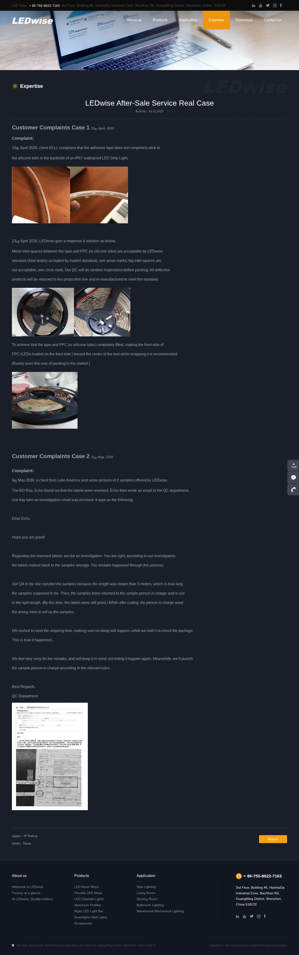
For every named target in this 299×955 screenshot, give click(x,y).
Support (269, 945)
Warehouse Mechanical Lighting (160, 911)
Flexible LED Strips (88, 893)
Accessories (83, 923)
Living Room (146, 893)
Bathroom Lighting (150, 905)
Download (244, 20)
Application (188, 20)
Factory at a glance (26, 893)
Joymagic (281, 945)
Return (273, 839)
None (21, 843)
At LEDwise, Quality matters (32, 899)
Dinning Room (147, 899)
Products (160, 20)
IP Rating (24, 836)
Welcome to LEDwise (27, 887)
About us (134, 20)
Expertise (216, 20)
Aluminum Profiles (87, 905)
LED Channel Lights (89, 899)
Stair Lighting (146, 887)
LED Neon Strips (86, 887)
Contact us (272, 20)
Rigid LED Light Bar (88, 911)
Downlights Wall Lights (90, 917)
